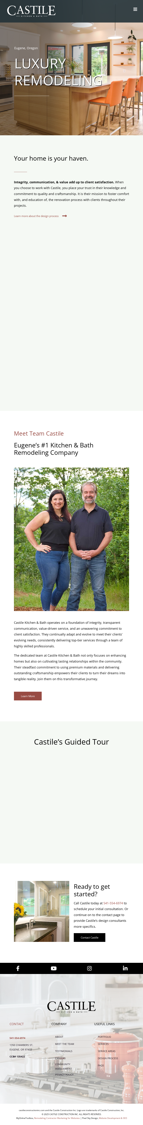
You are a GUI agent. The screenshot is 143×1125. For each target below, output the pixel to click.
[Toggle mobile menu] (135, 9)
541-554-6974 (113, 903)
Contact (17, 1024)
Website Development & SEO (113, 1118)
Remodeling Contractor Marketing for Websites (57, 1118)
